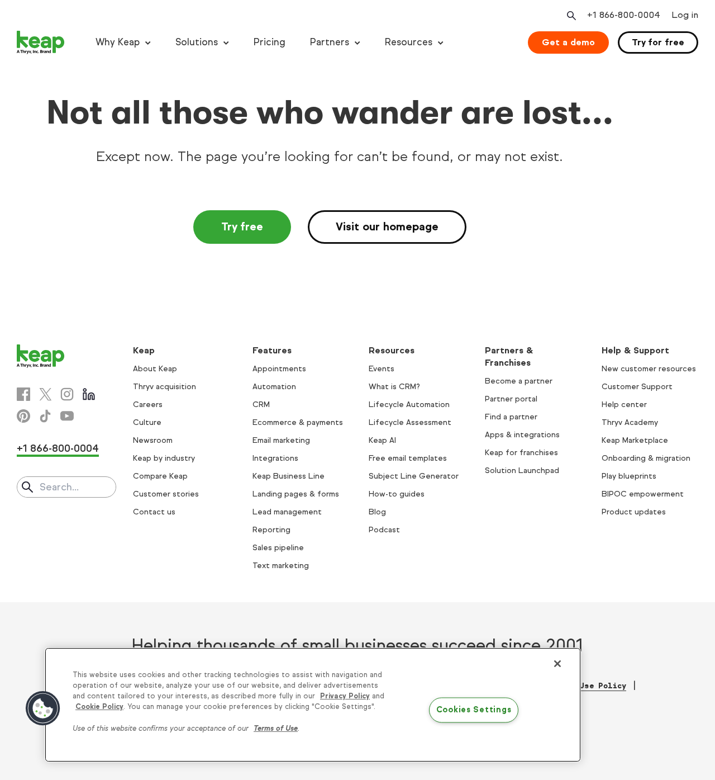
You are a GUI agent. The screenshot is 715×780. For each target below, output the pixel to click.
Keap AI (382, 440)
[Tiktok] (45, 416)
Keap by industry (164, 458)
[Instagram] (67, 394)
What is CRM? (394, 386)
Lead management (287, 512)
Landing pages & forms (295, 494)
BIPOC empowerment (643, 494)
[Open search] (570, 15)
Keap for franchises (521, 452)
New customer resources (649, 369)
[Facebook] (23, 394)
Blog (377, 512)
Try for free (658, 42)
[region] (313, 704)
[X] (45, 394)
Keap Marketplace (635, 440)
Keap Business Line (288, 476)
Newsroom (153, 440)
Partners (329, 42)
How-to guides (397, 494)
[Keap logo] (41, 42)
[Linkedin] (89, 394)
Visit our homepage (387, 227)
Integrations (275, 458)
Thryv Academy (630, 422)
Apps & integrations (522, 434)
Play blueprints (629, 476)
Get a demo (568, 42)
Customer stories (166, 494)
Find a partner (511, 417)
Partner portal (511, 399)
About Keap (155, 369)
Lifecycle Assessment (410, 422)
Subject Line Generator (414, 476)
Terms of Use (276, 728)
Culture (147, 422)
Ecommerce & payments (297, 422)
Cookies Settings (474, 710)
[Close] (557, 663)
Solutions (196, 42)
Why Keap (118, 42)
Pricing (269, 42)
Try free (242, 227)
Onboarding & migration (646, 458)
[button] (43, 708)
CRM (261, 404)
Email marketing (281, 440)
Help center (624, 404)
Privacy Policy (345, 696)
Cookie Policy (99, 706)
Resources (408, 42)
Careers (148, 404)
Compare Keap (160, 476)
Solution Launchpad (522, 470)
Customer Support (637, 386)
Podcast (384, 530)
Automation (274, 386)
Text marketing (280, 565)
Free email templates (408, 458)
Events (381, 369)
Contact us (154, 512)
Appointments (279, 369)
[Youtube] (67, 416)
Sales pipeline (278, 547)
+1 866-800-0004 (58, 448)
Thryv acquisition (164, 386)
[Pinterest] (23, 416)
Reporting (271, 530)
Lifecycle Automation (409, 404)
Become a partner (518, 381)
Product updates (634, 512)
